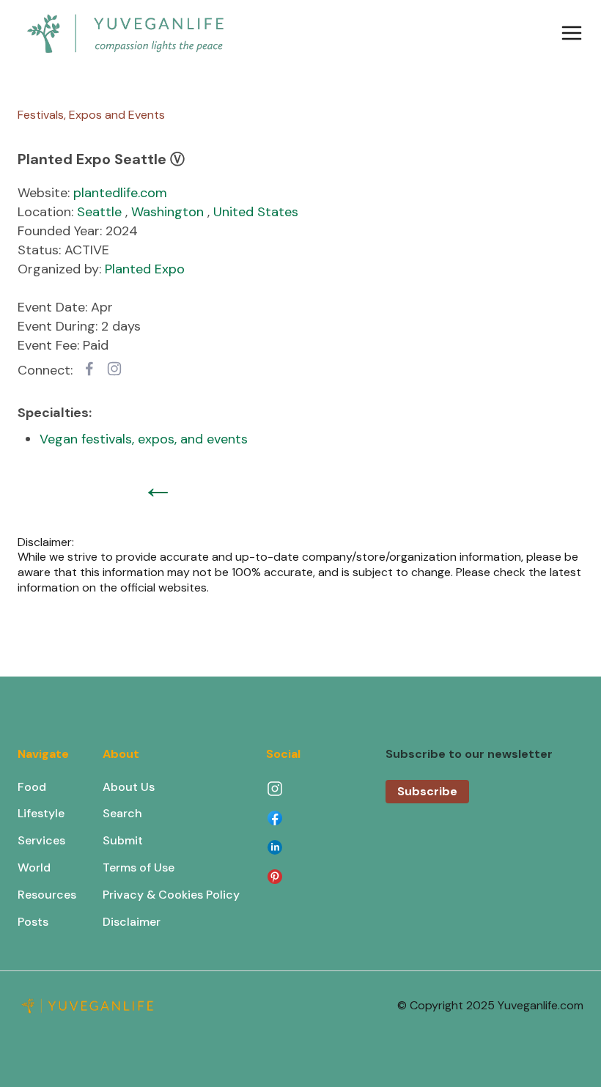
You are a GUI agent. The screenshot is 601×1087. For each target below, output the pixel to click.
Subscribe (427, 791)
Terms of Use (138, 867)
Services (41, 840)
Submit (123, 840)
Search (122, 813)
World (34, 867)
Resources (47, 894)
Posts (33, 921)
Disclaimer (132, 921)
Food (32, 787)
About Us (129, 787)
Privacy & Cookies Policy (171, 894)
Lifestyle (41, 813)
